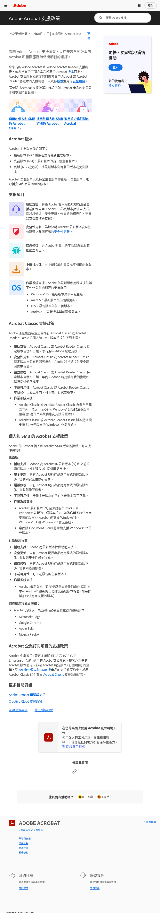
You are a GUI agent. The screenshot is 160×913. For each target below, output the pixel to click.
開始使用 (23, 843)
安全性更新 (62, 231)
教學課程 (23, 852)
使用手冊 (23, 848)
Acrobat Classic (53, 674)
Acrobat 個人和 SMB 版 (35, 669)
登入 (150, 5)
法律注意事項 (18, 710)
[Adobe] (20, 5)
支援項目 (79, 81)
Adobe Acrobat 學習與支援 (27, 694)
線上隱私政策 (44, 710)
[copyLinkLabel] (74, 772)
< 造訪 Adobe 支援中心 (31, 830)
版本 (71, 71)
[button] (140, 5)
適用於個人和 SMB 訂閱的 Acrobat (49, 121)
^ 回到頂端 (150, 822)
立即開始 (95, 888)
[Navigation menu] (6, 5)
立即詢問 (23, 888)
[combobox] (122, 18)
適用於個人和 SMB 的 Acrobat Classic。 (22, 123)
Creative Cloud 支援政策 (25, 701)
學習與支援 (25, 838)
